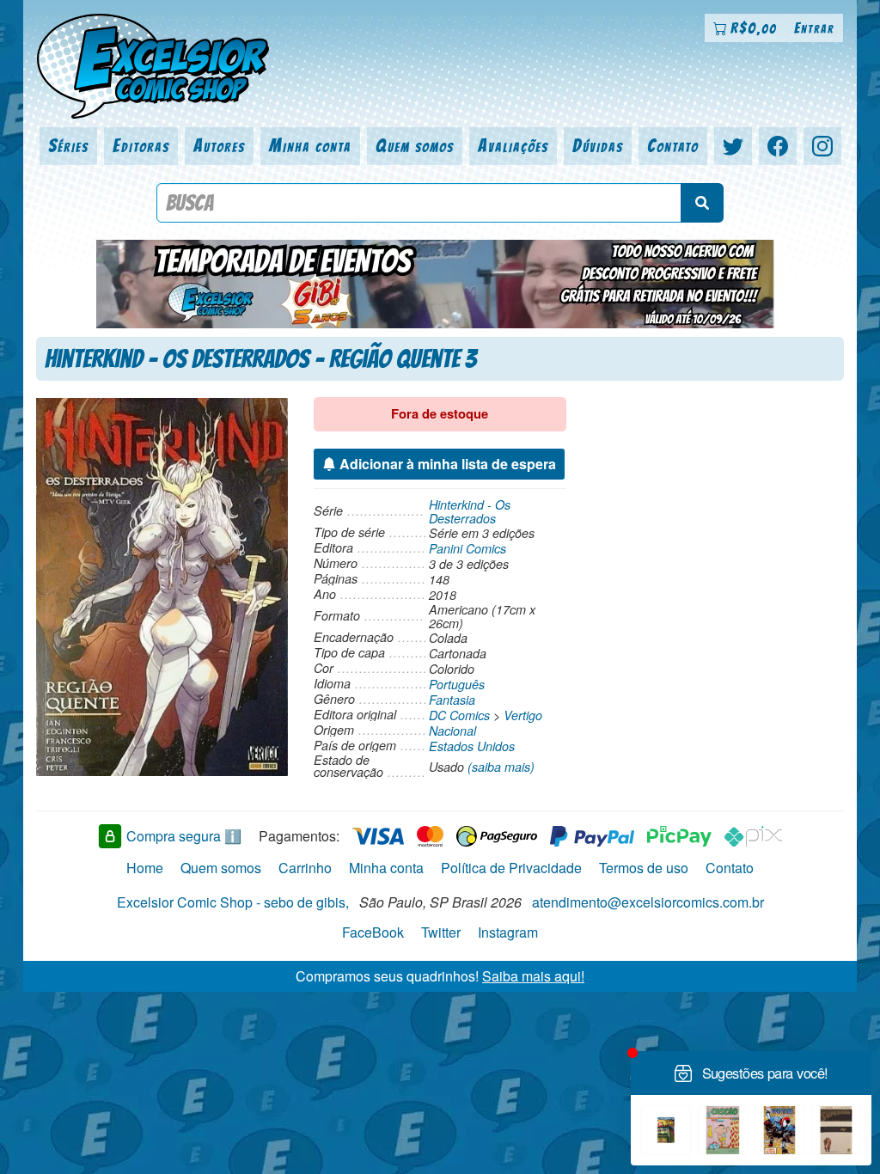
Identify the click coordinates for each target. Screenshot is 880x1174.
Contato (673, 146)
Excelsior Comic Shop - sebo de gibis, (233, 902)
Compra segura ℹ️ (183, 836)
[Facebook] (778, 146)
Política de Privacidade (511, 867)
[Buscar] (702, 203)
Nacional (452, 730)
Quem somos (415, 146)
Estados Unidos (472, 746)
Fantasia (452, 699)
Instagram (508, 932)
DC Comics (459, 715)
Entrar (814, 28)
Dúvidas (597, 146)
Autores (219, 146)
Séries (68, 146)
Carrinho (305, 867)
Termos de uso (643, 867)
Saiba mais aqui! (533, 976)
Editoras (141, 146)
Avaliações (513, 146)
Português (457, 684)
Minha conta (310, 146)
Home (144, 867)
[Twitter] (733, 146)
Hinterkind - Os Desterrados (469, 511)
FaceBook (373, 932)
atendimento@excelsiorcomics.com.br (648, 902)
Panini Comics (467, 548)
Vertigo (523, 715)
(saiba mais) (501, 766)
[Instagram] (822, 146)
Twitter (441, 932)
